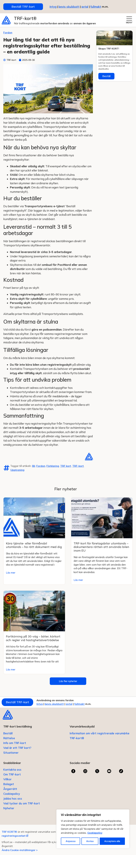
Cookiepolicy (94, 832)
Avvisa (90, 841)
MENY (129, 22)
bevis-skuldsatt (69, 6)
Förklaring (52, 466)
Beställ (106, 76)
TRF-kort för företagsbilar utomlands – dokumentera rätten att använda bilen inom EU (101, 546)
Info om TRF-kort (14, 743)
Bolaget (8, 784)
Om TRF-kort (12, 774)
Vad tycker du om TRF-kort (21, 803)
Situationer (11, 752)
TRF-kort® (25, 18)
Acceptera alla (112, 841)
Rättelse (9, 738)
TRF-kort (78, 466)
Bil (33, 466)
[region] (92, 828)
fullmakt (95, 6)
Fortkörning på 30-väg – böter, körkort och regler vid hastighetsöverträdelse (33, 638)
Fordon (7, 32)
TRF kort (65, 466)
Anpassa (70, 841)
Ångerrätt (10, 789)
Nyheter (8, 808)
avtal (69, 704)
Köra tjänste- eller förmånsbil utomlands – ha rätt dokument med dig (34, 545)
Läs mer (10, 572)
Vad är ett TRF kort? (17, 747)
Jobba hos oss (12, 798)
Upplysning (17, 470)
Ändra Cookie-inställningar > (20, 850)
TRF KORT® (9, 831)
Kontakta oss (12, 769)
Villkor (7, 779)
